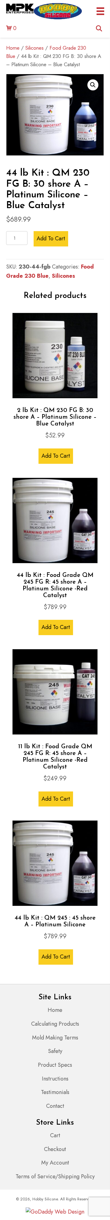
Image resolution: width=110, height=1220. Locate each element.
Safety (55, 1051)
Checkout (55, 1149)
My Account (55, 1163)
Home (13, 47)
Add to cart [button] (56, 456)
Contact (55, 1106)
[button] (92, 84)
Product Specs (55, 1065)
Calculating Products (55, 1024)
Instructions (55, 1079)
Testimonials (55, 1092)
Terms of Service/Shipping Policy (55, 1176)
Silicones (34, 47)
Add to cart (51, 238)
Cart (55, 1135)
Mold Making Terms (55, 1038)
